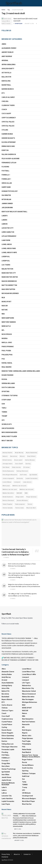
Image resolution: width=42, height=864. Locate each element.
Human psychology (10, 191)
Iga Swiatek (6, 195)
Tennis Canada (7, 508)
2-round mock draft (17, 9)
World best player (9, 436)
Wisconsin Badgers (9, 432)
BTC (3, 93)
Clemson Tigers (8, 105)
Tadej (4, 408)
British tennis (7, 460)
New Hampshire (8, 318)
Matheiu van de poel (19, 485)
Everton (5, 150)
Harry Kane (6, 187)
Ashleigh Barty (8, 68)
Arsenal (5, 60)
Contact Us (27, 854)
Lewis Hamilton (8, 232)
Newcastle (6, 326)
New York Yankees (9, 322)
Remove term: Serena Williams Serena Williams (21, 371)
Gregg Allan (7, 183)
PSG (3, 359)
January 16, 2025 (29, 23)
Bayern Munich (8, 89)
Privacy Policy (6, 854)
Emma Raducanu (8, 146)
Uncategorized (8, 428)
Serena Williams (8, 383)
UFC (3, 420)
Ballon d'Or (6, 77)
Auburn (5, 456)
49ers (4, 44)
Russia (4, 379)
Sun (3, 404)
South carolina (8, 387)
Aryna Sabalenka (8, 64)
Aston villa (6, 73)
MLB (3, 297)
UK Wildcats (7, 424)
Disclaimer (5, 857)
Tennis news (19, 508)
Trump (4, 416)
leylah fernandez (9, 236)
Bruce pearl (18, 460)
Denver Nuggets (8, 138)
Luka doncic (27, 482)
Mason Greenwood (9, 281)
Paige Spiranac (8, 346)
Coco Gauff (6, 113)
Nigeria (4, 338)
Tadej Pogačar (7, 504)
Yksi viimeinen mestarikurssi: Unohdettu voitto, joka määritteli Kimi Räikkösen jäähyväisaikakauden (26, 835)
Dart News (6, 467)
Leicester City (7, 228)
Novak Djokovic (8, 497)
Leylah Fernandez (31, 478)
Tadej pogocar (20, 504)
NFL (3, 330)
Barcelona (6, 81)
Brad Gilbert (31, 456)
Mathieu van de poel (26, 489)
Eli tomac (26, 467)
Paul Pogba (6, 350)
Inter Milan (6, 199)
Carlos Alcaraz (30, 460)
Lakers (4, 220)
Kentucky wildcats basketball (14, 211)
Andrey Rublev (7, 52)
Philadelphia (7, 355)
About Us (17, 854)
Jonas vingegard (8, 478)
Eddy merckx (16, 467)
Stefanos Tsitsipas (10, 395)
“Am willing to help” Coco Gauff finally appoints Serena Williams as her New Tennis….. (22, 595)
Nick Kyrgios (7, 334)
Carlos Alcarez (8, 97)
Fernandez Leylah (9, 162)
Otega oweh (20, 497)
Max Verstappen (8, 289)
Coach (4, 109)
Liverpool (6, 256)
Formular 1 (6, 179)
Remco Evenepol (8, 500)
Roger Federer (7, 375)
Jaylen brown (7, 207)
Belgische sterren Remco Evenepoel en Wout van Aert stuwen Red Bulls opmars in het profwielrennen (24, 585)
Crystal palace (8, 122)
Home (3, 9)
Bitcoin (22, 456)
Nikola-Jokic (7, 342)
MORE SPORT (6, 301)
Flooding (5, 167)
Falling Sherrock (9, 154)
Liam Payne (6, 240)
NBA (3, 314)
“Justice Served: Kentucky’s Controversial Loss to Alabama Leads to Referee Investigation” (16, 552)
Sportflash (14, 3)
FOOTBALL (5, 171)
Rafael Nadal (7, 363)
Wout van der (7, 440)
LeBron (4, 224)
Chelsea (5, 101)
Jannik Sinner (7, 203)
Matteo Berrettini (9, 285)
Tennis (30, 504)
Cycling (5, 130)
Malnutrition (7, 269)
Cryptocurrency (9, 118)
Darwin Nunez (7, 134)
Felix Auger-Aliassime (10, 158)
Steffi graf (6, 400)
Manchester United (10, 277)
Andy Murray (7, 56)
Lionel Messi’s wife (9, 252)
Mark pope (6, 485)
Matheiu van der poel (10, 489)
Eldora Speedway (9, 142)
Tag (8, 9)
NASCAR (5, 306)
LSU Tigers (6, 265)
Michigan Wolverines (10, 293)
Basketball (6, 85)
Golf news (23, 474)
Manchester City (9, 273)
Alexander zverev (9, 48)
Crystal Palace (8, 126)
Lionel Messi (7, 244)
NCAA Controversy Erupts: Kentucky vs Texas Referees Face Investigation (22, 565)
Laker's (5, 216)
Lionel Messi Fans (9, 248)
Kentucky (20, 478)
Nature (5, 310)
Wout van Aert (31, 508)
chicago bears (7, 463)
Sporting (5, 391)
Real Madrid (7, 367)
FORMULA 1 (6, 175)
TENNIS (4, 412)
